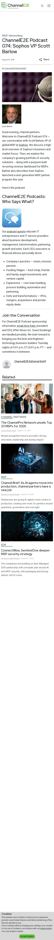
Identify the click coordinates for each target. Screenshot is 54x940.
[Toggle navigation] (48, 6)
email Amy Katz (26, 325)
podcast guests (16, 231)
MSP (5, 35)
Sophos (23, 145)
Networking (15, 35)
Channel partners (13, 417)
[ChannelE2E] (15, 5)
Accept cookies (27, 936)
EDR (3, 544)
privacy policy (46, 928)
